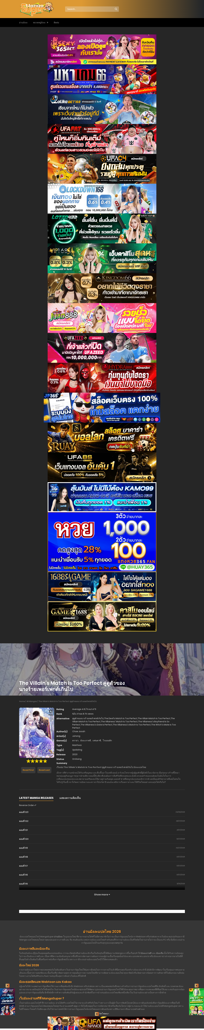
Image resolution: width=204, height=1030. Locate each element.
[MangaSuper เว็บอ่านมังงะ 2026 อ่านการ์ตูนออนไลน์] (36, 8)
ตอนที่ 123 (23, 812)
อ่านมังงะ (23, 22)
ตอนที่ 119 (23, 847)
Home (22, 701)
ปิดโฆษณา (104, 1013)
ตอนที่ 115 (23, 883)
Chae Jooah (78, 731)
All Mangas (32, 701)
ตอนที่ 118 (23, 856)
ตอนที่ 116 (23, 874)
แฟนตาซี (97, 740)
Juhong (76, 736)
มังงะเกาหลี (85, 740)
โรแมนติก (107, 740)
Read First (28, 770)
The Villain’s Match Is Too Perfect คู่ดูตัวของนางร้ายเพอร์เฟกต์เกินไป (68, 701)
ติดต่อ (56, 22)
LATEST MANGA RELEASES (36, 798)
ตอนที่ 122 (23, 821)
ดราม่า (75, 740)
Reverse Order (26, 805)
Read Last (44, 770)
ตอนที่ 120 (24, 838)
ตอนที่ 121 (23, 830)
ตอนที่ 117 (23, 865)
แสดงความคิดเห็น (70, 798)
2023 (74, 754)
